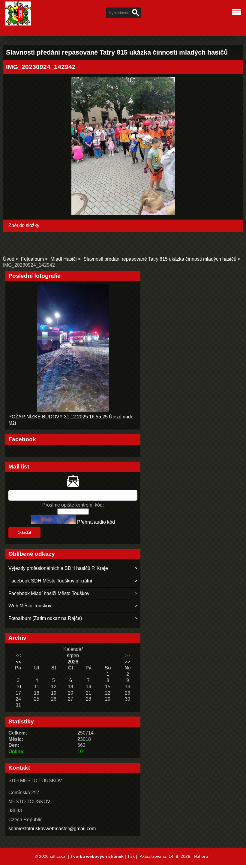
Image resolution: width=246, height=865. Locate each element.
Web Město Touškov (29, 605)
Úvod (8, 259)
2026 (73, 661)
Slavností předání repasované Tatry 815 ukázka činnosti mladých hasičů (159, 259)
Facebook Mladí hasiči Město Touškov (48, 593)
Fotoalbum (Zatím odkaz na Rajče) (45, 618)
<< (18, 655)
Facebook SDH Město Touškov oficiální (50, 580)
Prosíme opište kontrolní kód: (73, 504)
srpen (73, 655)
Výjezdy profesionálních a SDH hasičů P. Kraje (58, 568)
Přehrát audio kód (96, 522)
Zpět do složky (23, 225)
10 (18, 686)
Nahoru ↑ (202, 856)
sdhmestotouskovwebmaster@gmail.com (52, 828)
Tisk (131, 856)
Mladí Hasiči (63, 259)
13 (70, 686)
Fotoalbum (32, 259)
